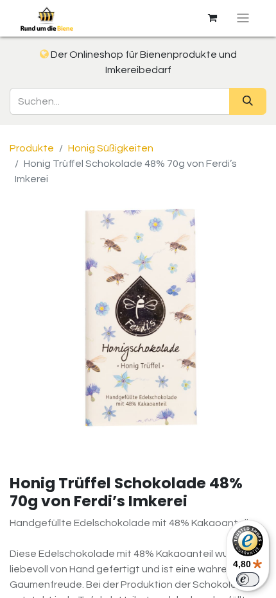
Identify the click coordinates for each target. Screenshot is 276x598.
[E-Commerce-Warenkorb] (212, 18)
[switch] (247, 579)
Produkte (32, 148)
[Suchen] (247, 101)
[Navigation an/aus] (243, 18)
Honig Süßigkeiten (110, 148)
